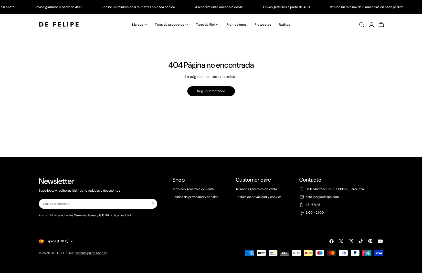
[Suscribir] (152, 204)
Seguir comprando (211, 91)
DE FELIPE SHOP (62, 253)
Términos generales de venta (193, 189)
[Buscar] (362, 25)
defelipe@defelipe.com (322, 197)
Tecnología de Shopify (91, 253)
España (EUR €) (57, 241)
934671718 (313, 205)
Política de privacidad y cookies (195, 197)
